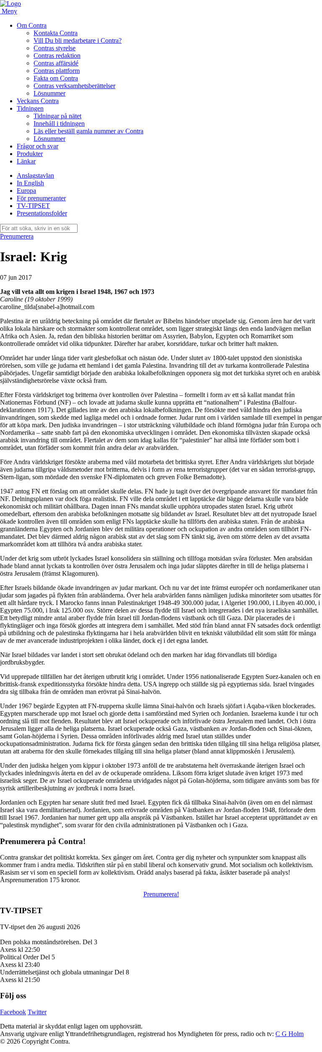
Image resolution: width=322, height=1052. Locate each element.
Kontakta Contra (56, 32)
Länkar (26, 161)
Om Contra (32, 25)
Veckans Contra (38, 100)
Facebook (13, 1012)
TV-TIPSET (33, 205)
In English (30, 183)
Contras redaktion (57, 55)
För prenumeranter (41, 198)
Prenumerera (17, 236)
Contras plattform (57, 70)
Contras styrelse (54, 48)
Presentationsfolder (42, 213)
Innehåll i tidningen (59, 123)
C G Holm (289, 1033)
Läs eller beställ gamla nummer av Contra (88, 131)
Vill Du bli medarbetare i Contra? (78, 40)
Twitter (37, 1012)
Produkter (30, 153)
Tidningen (30, 108)
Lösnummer (49, 93)
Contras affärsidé (56, 63)
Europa (26, 190)
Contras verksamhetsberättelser (74, 85)
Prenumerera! (161, 894)
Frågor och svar (37, 146)
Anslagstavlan (35, 175)
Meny (9, 11)
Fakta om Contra (56, 78)
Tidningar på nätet (57, 115)
